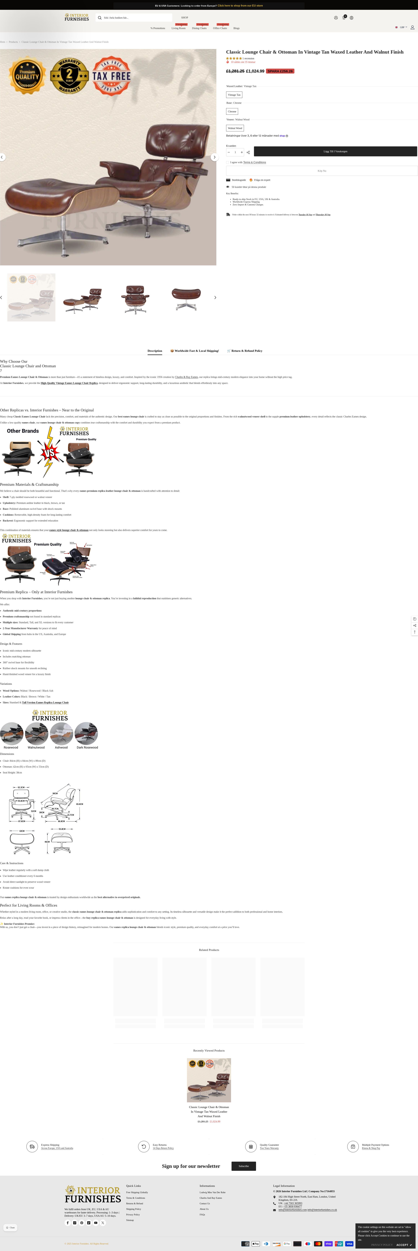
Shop (184, 17)
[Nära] (415, 1204)
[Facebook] (67, 1223)
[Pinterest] (82, 1223)
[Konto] (412, 27)
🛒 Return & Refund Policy (244, 350)
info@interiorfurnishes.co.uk (322, 1209)
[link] (135, 1021)
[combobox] (137, 17)
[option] (108, 157)
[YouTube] (96, 1223)
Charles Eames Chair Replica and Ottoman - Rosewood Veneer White (389, 1212)
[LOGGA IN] (336, 17)
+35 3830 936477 (292, 1206)
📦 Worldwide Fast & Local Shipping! (194, 350)
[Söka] (134, 17)
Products (13, 42)
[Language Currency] (352, 18)
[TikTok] (89, 1223)
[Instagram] (75, 1223)
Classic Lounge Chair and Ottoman (28, 366)
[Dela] (249, 152)
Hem (2, 42)
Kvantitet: (231, 145)
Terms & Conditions (254, 162)
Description (155, 350)
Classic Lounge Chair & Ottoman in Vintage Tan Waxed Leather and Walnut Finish (209, 1111)
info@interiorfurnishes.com (293, 1209)
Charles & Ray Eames (186, 377)
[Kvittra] (103, 1223)
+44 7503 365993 (293, 1203)
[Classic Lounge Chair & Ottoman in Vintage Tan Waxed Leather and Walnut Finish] (209, 1080)
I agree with (236, 162)
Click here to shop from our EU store (240, 5)
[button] (215, 157)
